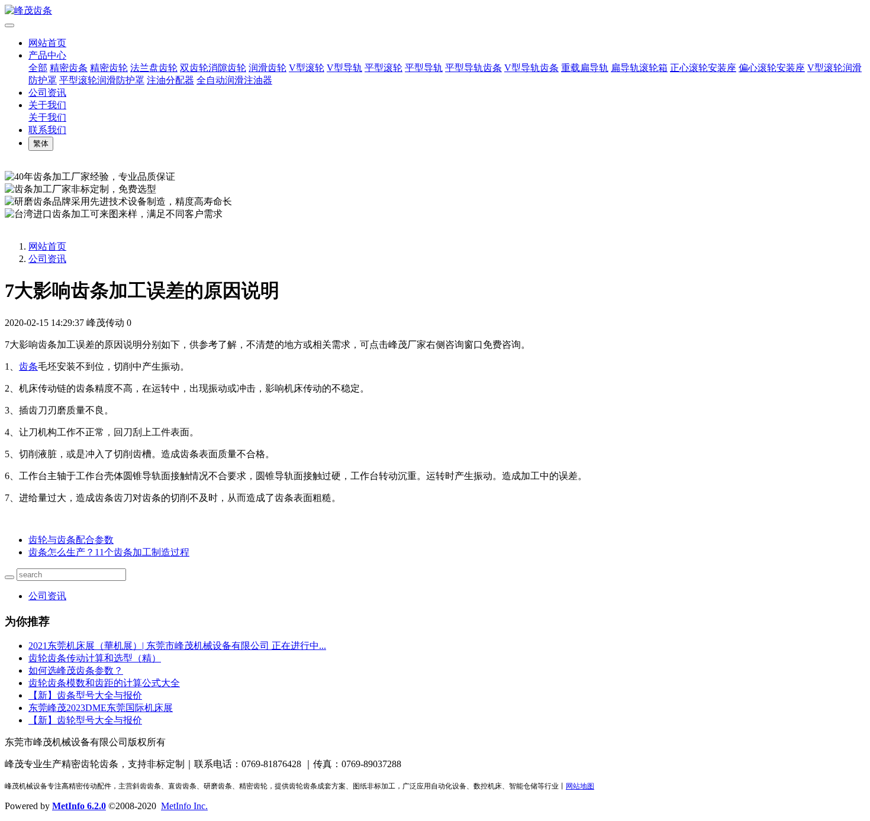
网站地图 (580, 786)
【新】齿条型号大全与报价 (85, 695)
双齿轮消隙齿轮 (213, 68)
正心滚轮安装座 (703, 68)
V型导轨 (344, 68)
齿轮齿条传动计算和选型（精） (94, 658)
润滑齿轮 (267, 68)
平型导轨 (424, 68)
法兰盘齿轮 (154, 68)
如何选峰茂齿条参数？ (75, 670)
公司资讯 (47, 93)
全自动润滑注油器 (234, 80)
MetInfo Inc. (184, 806)
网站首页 (47, 43)
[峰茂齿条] (435, 11)
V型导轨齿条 (531, 68)
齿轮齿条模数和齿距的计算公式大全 (104, 683)
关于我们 (47, 105)
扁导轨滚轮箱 (639, 68)
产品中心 (47, 55)
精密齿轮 (109, 68)
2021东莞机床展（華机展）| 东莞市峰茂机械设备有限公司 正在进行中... (177, 646)
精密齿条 (69, 68)
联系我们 (47, 130)
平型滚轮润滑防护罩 (101, 80)
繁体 (41, 143)
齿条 (28, 366)
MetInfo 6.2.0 (79, 806)
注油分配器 (170, 80)
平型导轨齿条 (473, 68)
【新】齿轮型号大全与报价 (85, 720)
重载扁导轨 (584, 68)
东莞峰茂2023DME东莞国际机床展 (100, 708)
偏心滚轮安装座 (772, 68)
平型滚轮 (383, 68)
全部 (37, 68)
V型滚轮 (306, 68)
